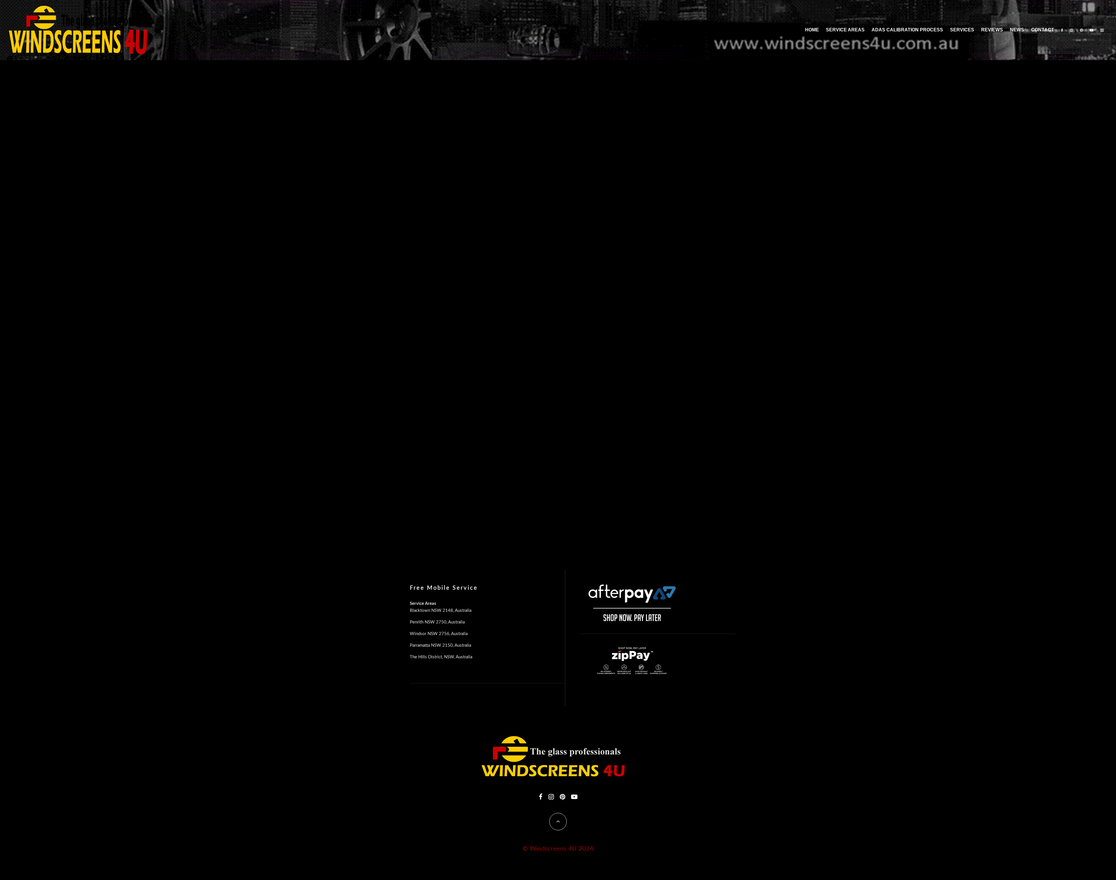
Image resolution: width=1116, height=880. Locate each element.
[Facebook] (1062, 30)
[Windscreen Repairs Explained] (557, 504)
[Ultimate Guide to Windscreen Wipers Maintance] (443, 310)
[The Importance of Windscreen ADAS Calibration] (671, 117)
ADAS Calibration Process (907, 29)
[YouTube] (1091, 30)
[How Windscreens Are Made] (443, 407)
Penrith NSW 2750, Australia (437, 622)
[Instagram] (1071, 30)
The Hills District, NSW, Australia (441, 657)
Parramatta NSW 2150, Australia (440, 645)
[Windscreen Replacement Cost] (557, 310)
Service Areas (845, 29)
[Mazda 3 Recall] (443, 504)
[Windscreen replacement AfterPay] (557, 407)
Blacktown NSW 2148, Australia (440, 610)
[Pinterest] (1081, 30)
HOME (812, 29)
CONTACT (1042, 29)
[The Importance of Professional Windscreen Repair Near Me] (557, 117)
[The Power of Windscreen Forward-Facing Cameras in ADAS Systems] (671, 214)
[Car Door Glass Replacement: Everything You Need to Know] (443, 117)
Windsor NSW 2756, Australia (439, 634)
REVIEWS (992, 29)
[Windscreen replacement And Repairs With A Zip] (671, 310)
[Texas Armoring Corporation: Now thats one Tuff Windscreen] (671, 407)
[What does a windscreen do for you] (671, 504)
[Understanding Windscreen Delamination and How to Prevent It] (443, 214)
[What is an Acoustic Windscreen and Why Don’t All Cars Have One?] (557, 214)
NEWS (1017, 29)
